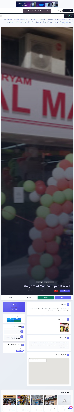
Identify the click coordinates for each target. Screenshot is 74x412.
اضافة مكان (32, 19)
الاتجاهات (28, 297)
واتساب (45, 297)
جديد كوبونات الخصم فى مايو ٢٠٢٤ (67, 22)
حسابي (51, 22)
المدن (33, 21)
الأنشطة (34, 10)
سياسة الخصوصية (10, 22)
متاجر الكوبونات (44, 24)
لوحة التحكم (51, 24)
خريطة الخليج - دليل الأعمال (58, 16)
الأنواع (67, 21)
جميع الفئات (56, 22)
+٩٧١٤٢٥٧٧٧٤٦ (17, 332)
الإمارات (39, 282)
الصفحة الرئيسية (50, 21)
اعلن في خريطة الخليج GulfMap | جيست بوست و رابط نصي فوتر (16, 19)
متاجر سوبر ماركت (48, 282)
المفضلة (24, 21)
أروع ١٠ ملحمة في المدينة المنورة (61, 19)
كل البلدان (63, 24)
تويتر (10, 318)
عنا (29, 10)
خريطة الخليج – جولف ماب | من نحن (41, 22)
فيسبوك (17, 318)
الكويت (39, 10)
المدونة (29, 21)
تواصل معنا (12, 21)
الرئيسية (49, 10)
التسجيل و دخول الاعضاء (59, 21)
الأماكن (71, 21)
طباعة (10, 297)
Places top (71, 19)
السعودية (44, 10)
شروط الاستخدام (70, 24)
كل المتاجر (57, 24)
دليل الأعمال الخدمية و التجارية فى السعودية (24, 22)
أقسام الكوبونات (50, 19)
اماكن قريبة (18, 21)
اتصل (62, 297)
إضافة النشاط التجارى (41, 19)
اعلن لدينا (25, 10)
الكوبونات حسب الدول (40, 21)
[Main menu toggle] (1, 16)
